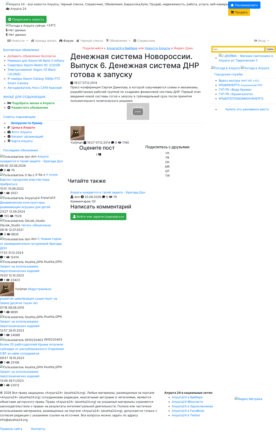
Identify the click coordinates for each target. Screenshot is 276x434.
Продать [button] (241, 12)
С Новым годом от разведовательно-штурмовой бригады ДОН (31, 243)
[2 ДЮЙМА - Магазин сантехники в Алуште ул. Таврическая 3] (247, 58)
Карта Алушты (22, 141)
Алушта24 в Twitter (186, 415)
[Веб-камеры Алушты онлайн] (255, 68)
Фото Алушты (21, 132)
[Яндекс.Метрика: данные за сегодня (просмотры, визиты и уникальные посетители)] (248, 399)
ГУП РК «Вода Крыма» (235, 89)
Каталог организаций (27, 136)
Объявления (118, 40)
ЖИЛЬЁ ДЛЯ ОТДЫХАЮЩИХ (24, 97)
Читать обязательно (36, 225)
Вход (261, 40)
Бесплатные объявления (21, 50)
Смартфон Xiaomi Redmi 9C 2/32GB (34, 65)
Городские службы (228, 74)
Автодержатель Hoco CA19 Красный (35, 87)
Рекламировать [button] (246, 5)
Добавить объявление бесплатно (32, 56)
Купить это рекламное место (247, 109)
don (77, 197)
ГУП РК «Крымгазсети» (236, 94)
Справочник (145, 40)
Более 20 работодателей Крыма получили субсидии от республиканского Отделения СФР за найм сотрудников (32, 348)
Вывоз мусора (239, 80)
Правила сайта (11, 429)
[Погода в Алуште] (225, 68)
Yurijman (76, 142)
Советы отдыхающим (19, 117)
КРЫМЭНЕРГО (240, 85)
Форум (67, 40)
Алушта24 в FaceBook (188, 411)
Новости (18, 40)
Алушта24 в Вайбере (187, 397)
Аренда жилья (45, 40)
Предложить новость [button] (27, 19)
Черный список (91, 40)
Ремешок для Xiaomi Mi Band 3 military (36, 60)
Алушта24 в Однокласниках (192, 406)
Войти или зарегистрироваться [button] (100, 216)
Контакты (38, 429)
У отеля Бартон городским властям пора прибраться (28, 179)
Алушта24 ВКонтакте (187, 402)
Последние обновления (20, 150)
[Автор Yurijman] (77, 133)
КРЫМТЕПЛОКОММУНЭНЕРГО (241, 98)
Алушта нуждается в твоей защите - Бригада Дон (107, 192)
